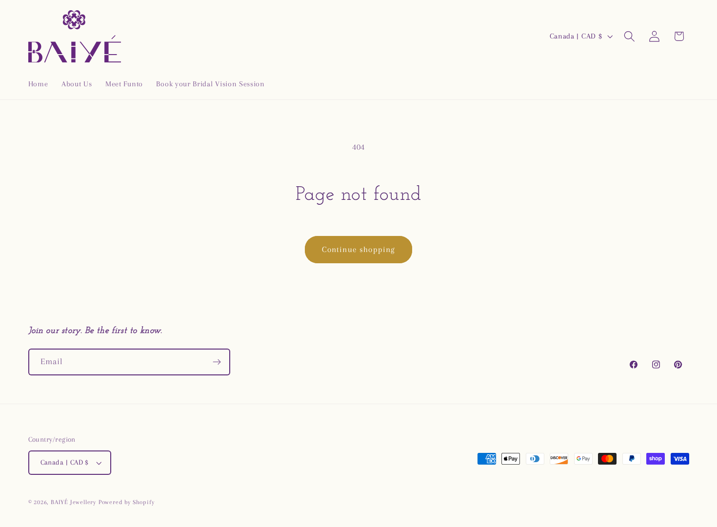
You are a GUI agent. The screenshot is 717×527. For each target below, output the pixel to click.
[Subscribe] (216, 362)
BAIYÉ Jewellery (73, 502)
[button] (629, 36)
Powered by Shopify (127, 502)
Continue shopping (359, 249)
